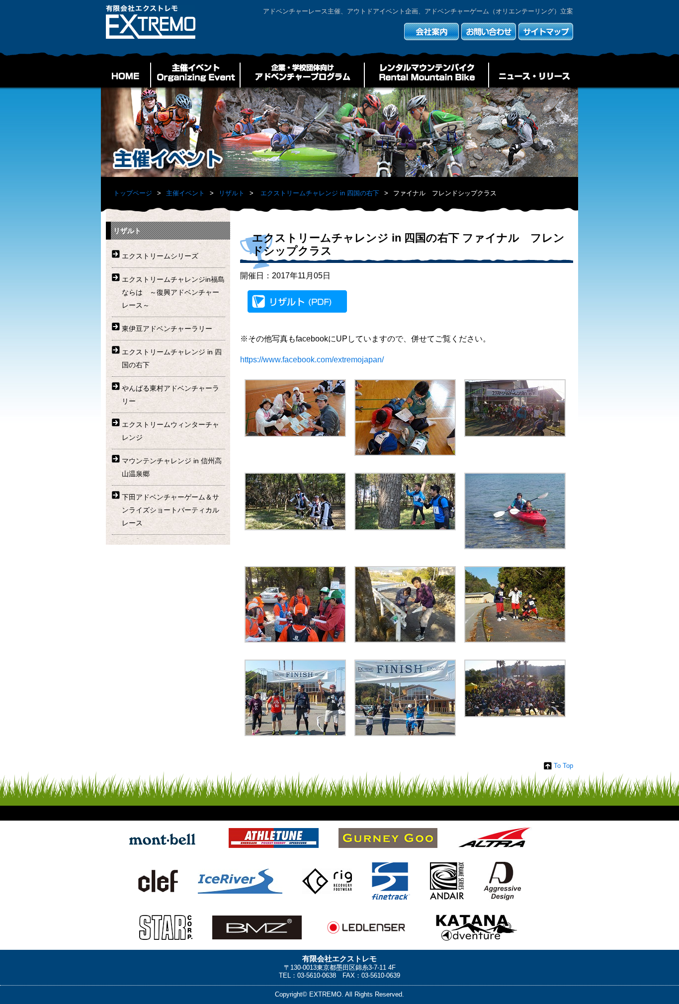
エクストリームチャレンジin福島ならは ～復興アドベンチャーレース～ (173, 292)
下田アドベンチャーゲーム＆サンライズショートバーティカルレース (170, 510)
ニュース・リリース (533, 75)
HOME (126, 75)
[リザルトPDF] (297, 303)
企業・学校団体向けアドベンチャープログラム (302, 75)
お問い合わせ (488, 31)
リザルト (232, 193)
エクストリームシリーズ (160, 256)
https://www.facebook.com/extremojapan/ (312, 359)
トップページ (132, 193)
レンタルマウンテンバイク (426, 75)
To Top (563, 765)
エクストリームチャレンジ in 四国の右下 (319, 193)
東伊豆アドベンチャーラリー (167, 329)
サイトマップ (545, 31)
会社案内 (431, 31)
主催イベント (195, 75)
